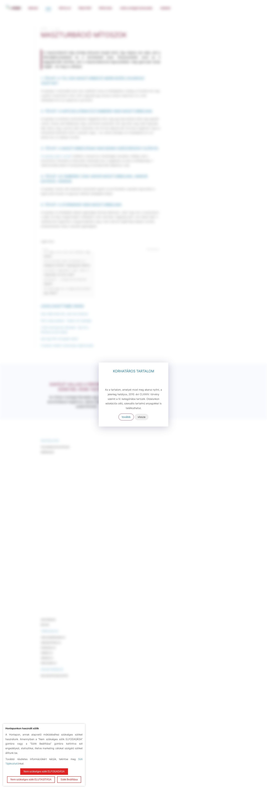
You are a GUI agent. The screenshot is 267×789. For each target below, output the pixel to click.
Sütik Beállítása (69, 779)
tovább (126, 417)
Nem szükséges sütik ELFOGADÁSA (44, 771)
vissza (141, 417)
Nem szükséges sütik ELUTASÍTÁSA (31, 779)
